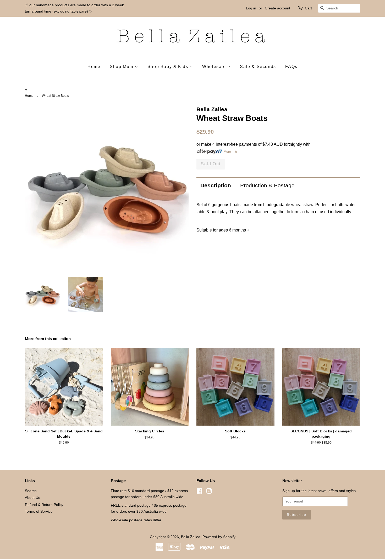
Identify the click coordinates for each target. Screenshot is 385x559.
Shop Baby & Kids (168, 66)
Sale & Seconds (258, 66)
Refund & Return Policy (44, 505)
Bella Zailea (190, 537)
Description (215, 185)
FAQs (291, 66)
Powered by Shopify (218, 537)
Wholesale (214, 66)
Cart (308, 8)
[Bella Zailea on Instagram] (209, 492)
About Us (32, 498)
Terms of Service (39, 511)
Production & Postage (267, 185)
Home (93, 66)
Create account (277, 8)
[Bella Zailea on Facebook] (199, 492)
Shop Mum (122, 66)
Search (31, 491)
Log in (251, 8)
